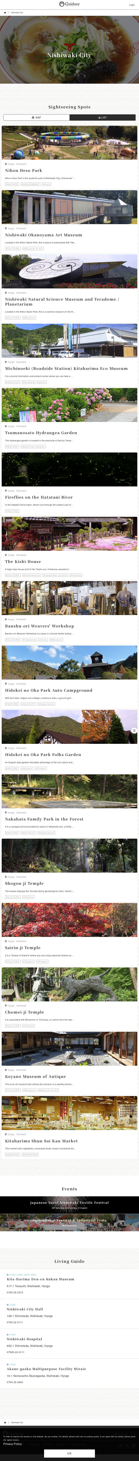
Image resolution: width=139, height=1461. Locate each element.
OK (69, 1453)
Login (132, 4)
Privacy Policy (12, 1444)
